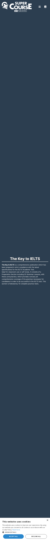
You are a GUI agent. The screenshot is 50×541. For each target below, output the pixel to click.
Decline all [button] (36, 536)
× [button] (47, 520)
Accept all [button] (13, 536)
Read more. (16, 530)
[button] (25, 532)
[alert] (25, 529)
